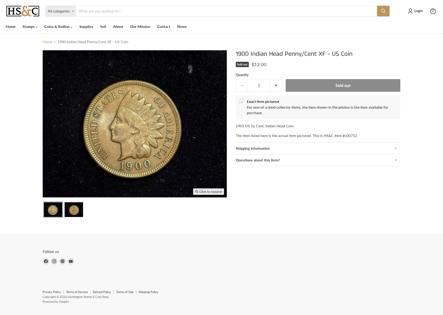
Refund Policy (102, 292)
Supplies (86, 26)
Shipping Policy (148, 292)
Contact (163, 26)
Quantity (242, 75)
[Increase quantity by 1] (276, 85)
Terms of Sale (125, 292)
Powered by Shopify (56, 301)
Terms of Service (77, 292)
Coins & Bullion (57, 26)
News (182, 26)
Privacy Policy (52, 292)
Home (11, 26)
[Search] (383, 11)
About (118, 26)
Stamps (29, 26)
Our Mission (140, 26)
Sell (103, 26)
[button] (416, 11)
